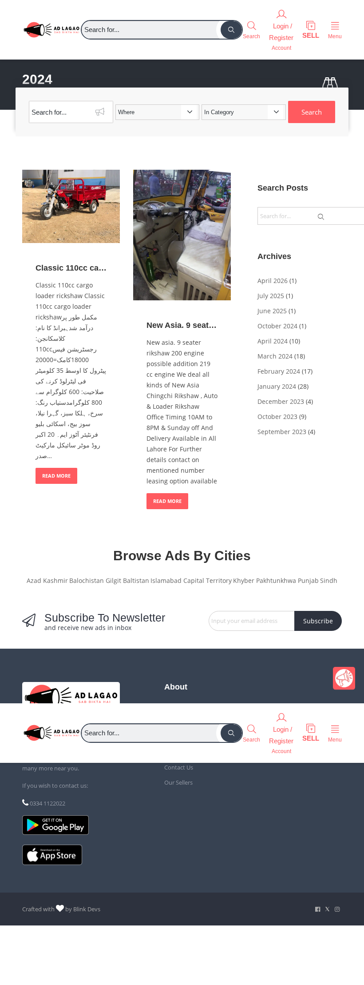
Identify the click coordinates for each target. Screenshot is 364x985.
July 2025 (270, 295)
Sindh (328, 580)
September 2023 (281, 431)
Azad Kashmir (47, 580)
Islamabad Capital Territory (191, 580)
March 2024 (275, 356)
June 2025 (272, 311)
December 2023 (280, 401)
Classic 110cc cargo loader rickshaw (71, 267)
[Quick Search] (332, 84)
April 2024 (272, 341)
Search (311, 112)
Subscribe (318, 621)
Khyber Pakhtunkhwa (264, 580)
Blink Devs (86, 909)
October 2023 (277, 416)
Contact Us (178, 767)
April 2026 (272, 280)
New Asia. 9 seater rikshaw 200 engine (182, 325)
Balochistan (86, 580)
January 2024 (276, 386)
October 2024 (277, 326)
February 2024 (278, 371)
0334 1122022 (47, 803)
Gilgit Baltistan (127, 580)
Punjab (308, 580)
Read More (56, 475)
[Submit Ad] (310, 30)
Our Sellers (178, 782)
